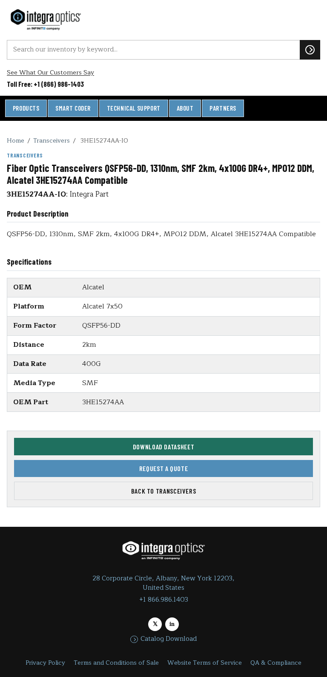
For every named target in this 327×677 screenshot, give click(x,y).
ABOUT (185, 108)
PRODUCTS (26, 108)
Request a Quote (163, 468)
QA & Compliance (275, 662)
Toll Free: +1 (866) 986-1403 (45, 84)
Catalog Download (169, 639)
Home (15, 140)
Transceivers (51, 140)
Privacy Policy (45, 662)
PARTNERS (222, 108)
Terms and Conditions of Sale (116, 662)
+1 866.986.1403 (163, 599)
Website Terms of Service (204, 662)
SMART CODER (73, 108)
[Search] (310, 50)
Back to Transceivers (163, 491)
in (172, 624)
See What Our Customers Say (50, 72)
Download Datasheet (164, 447)
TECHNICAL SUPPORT (134, 108)
